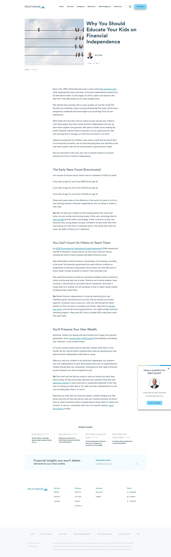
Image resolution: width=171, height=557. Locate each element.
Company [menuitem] (80, 6)
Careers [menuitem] (77, 501)
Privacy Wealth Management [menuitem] (81, 534)
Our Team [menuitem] (78, 497)
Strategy (92, 434)
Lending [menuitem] (56, 501)
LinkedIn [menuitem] (132, 497)
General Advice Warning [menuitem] (104, 534)
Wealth (27, 69)
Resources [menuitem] (91, 6)
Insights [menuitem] (98, 497)
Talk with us (140, 7)
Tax (41, 434)
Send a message (154, 403)
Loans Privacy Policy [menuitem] (124, 534)
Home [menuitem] (61, 6)
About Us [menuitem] (78, 492)
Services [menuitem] (70, 6)
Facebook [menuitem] (133, 501)
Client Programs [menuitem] (104, 6)
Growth (124, 434)
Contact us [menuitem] (78, 506)
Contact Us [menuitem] (118, 6)
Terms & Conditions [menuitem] (46, 534)
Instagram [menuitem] (133, 492)
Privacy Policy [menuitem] (62, 534)
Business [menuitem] (57, 497)
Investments (99, 434)
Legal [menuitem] (32, 534)
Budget (65, 434)
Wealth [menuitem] (56, 492)
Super (38, 434)
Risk (69, 434)
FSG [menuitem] (138, 534)
